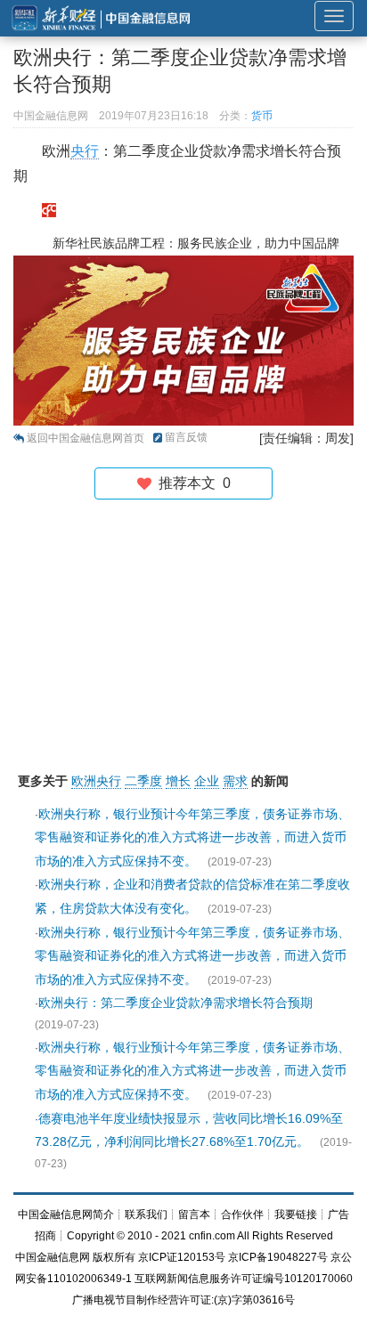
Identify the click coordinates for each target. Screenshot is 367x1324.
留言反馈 (186, 437)
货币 (262, 116)
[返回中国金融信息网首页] (49, 209)
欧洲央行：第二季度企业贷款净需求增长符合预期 (175, 1002)
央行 (84, 150)
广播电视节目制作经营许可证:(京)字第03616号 (183, 1300)
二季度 (143, 781)
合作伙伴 (242, 1214)
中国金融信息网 (52, 1257)
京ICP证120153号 (181, 1257)
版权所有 (114, 1257)
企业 (206, 781)
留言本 (194, 1214)
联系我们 (146, 1214)
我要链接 (295, 1214)
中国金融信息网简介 (66, 1214)
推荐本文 (191, 483)
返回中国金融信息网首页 (85, 438)
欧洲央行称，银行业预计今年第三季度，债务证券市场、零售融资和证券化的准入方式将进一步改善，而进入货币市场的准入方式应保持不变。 (192, 837)
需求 (235, 781)
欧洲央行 (96, 781)
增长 (178, 781)
